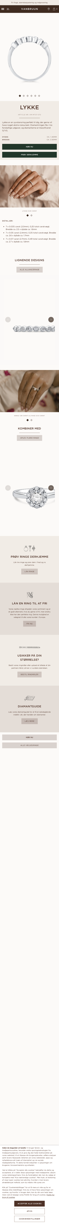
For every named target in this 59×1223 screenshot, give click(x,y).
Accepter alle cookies (30, 1204)
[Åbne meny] (2, 9)
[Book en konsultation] (48, 9)
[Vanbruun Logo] (29, 9)
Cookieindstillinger (29, 1219)
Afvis (29, 1211)
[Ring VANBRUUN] (8, 9)
